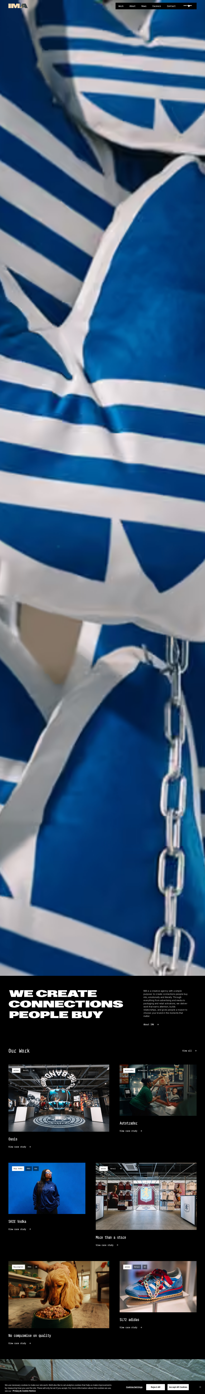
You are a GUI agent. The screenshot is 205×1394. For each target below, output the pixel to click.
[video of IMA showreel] (189, 6)
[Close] (200, 1387)
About (133, 6)
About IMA (148, 1024)
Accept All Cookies (178, 1387)
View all (187, 1050)
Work (121, 6)
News (144, 6)
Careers (156, 6)
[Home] (18, 6)
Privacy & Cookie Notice (24, 1391)
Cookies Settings (134, 1387)
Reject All (155, 1387)
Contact (171, 6)
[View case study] (58, 1106)
